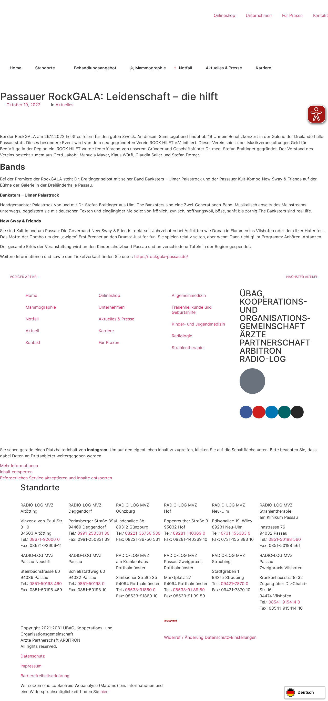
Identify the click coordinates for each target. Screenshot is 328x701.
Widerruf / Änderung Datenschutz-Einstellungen (210, 637)
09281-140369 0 (189, 533)
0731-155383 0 (235, 533)
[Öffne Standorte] (58, 68)
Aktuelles (64, 104)
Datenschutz (32, 656)
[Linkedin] (271, 412)
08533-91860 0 (140, 589)
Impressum (31, 665)
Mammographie (41, 307)
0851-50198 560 (285, 539)
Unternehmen (112, 307)
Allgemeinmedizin (189, 295)
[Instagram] (297, 412)
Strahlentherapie (187, 347)
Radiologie (182, 335)
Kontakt (33, 342)
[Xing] (284, 412)
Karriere (106, 330)
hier (103, 691)
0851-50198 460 (45, 583)
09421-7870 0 (234, 583)
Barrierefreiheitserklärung (44, 675)
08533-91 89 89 (189, 589)
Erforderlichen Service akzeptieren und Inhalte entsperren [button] (56, 477)
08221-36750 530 (142, 533)
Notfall (32, 318)
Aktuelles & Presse (116, 318)
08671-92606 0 (44, 539)
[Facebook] (246, 412)
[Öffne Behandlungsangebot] (120, 68)
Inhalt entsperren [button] (16, 471)
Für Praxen (109, 342)
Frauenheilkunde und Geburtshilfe (192, 310)
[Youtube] (258, 412)
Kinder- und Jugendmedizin (198, 324)
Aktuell (32, 330)
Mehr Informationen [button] (19, 465)
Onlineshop (109, 295)
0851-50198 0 (91, 583)
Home (31, 295)
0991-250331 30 (93, 533)
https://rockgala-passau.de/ (161, 256)
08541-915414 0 (284, 602)
